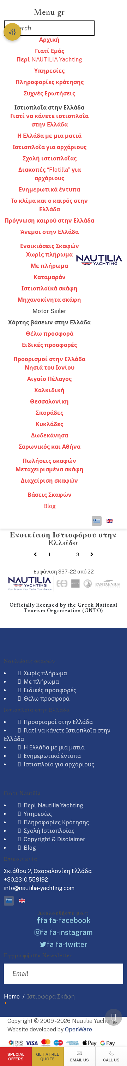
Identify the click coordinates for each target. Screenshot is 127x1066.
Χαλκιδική (49, 390)
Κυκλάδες (49, 424)
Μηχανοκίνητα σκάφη (49, 299)
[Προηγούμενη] (35, 554)
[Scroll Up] (113, 1017)
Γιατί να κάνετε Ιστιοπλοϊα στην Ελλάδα (57, 734)
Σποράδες (49, 413)
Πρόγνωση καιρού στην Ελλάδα (49, 220)
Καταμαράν (50, 277)
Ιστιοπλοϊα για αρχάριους (58, 764)
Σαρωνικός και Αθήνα (49, 446)
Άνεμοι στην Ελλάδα (49, 232)
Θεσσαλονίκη (49, 401)
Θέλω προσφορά (49, 333)
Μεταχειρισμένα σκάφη (50, 469)
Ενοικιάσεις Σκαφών (49, 246)
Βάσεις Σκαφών (50, 494)
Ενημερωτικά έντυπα (49, 189)
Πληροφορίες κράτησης (50, 82)
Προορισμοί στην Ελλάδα (49, 359)
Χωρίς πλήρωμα (44, 673)
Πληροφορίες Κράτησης (55, 822)
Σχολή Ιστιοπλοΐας (48, 831)
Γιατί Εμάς (49, 51)
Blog (49, 506)
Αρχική (49, 39)
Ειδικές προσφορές (49, 345)
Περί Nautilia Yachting (52, 805)
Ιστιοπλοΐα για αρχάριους (49, 147)
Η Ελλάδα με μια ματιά (49, 135)
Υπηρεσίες (49, 70)
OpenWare (78, 1029)
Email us (79, 1060)
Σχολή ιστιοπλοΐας (50, 158)
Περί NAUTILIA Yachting (49, 59)
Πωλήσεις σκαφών (49, 461)
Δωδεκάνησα (49, 435)
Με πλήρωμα (49, 266)
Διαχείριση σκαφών (49, 480)
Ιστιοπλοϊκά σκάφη (50, 288)
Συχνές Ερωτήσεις (49, 93)
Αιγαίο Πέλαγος (49, 379)
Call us (111, 1060)
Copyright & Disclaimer (53, 839)
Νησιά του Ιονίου (49, 367)
